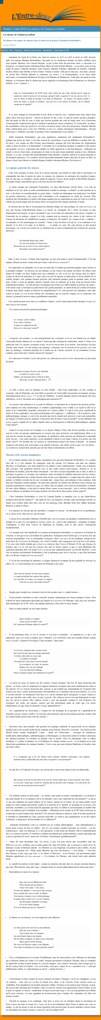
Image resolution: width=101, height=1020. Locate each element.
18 (50, 379)
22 (17, 424)
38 (53, 947)
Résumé (4, 50)
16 (42, 341)
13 (68, 262)
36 (75, 836)
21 (76, 418)
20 (61, 398)
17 (53, 352)
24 (85, 491)
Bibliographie (48, 50)
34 (42, 813)
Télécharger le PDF (61, 50)
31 (70, 759)
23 (17, 441)
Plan (11, 50)
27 (49, 581)
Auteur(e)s (18, 50)
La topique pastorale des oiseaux (22, 167)
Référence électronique (32, 50)
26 (42, 555)
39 (63, 1009)
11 (67, 219)
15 (38, 327)
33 (86, 798)
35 (55, 819)
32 (44, 785)
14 (57, 290)
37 (44, 907)
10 (45, 213)
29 (53, 672)
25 (33, 499)
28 (47, 624)
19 (35, 395)
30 (36, 732)
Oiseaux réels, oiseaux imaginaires (23, 454)
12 (44, 248)
